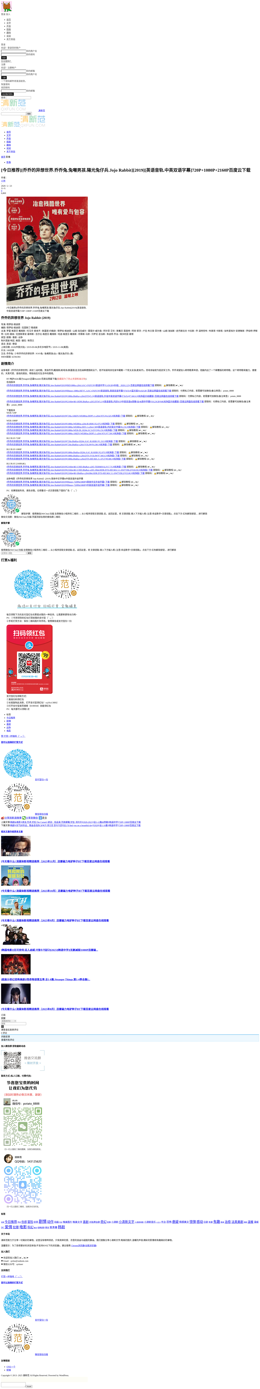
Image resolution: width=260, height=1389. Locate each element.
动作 (50, 1221)
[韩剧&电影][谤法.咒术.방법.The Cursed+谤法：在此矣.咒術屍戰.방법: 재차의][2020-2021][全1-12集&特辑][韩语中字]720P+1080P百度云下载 (75, 822)
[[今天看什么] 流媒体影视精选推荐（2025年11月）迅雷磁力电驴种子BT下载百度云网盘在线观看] (16, 855)
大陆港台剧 (94, 1222)
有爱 (211, 1222)
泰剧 (245, 1222)
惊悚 (192, 1221)
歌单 (222, 1222)
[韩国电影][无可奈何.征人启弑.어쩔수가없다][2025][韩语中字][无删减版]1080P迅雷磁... (49, 950)
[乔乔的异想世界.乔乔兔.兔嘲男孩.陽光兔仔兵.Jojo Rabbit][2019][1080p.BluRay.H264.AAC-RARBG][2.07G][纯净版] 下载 (62, 452)
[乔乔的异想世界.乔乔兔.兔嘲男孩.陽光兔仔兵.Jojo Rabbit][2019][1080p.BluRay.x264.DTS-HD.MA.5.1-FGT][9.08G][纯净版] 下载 (66, 459)
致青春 (53, 1227)
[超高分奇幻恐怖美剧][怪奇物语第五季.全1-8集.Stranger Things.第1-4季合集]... (45, 979)
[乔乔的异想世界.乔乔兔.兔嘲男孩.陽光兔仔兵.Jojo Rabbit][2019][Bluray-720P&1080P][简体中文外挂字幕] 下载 (58, 482)
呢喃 (8, 1370)
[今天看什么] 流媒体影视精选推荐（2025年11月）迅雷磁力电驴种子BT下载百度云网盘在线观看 (55, 861)
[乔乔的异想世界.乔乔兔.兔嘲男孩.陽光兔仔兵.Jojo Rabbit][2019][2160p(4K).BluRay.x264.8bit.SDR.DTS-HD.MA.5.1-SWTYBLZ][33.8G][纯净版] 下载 (75, 473)
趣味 (8, 33)
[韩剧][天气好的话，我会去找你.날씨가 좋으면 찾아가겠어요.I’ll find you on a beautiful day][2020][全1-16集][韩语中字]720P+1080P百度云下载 (75, 825)
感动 (199, 1221)
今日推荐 (10, 718)
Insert (29, 1386)
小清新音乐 (150, 1222)
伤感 (24, 1221)
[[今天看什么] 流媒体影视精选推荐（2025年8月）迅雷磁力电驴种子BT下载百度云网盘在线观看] (16, 1003)
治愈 (228, 1221)
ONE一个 (10, 1367)
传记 (19, 1222)
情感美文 (184, 1222)
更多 (44, 818)
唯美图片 (67, 1222)
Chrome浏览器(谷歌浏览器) (84, 1245)
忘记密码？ (6, 61)
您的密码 (30, 54)
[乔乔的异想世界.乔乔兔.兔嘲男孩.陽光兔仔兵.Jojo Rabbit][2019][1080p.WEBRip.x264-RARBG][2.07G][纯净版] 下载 (60, 424)
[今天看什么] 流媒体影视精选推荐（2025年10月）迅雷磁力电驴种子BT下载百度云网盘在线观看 (55, 890)
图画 (8, 29)
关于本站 (10, 39)
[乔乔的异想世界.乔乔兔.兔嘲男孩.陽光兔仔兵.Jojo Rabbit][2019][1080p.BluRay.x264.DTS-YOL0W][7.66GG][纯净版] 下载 (63, 456)
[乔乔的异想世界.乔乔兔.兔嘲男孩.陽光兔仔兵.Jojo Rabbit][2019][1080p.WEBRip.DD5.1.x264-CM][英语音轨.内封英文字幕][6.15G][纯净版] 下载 (73, 427)
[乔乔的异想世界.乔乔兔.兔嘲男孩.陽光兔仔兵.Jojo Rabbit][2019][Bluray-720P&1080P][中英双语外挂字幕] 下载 (58, 485)
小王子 (158, 1222)
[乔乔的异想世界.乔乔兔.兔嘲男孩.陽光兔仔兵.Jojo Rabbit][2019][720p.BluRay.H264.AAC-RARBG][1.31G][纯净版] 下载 (62, 441)
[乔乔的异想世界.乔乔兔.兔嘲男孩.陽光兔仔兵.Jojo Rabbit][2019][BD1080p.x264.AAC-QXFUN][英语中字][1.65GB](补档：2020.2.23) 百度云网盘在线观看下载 (80, 385)
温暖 (250, 1221)
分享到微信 (32, 818)
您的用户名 (31, 51)
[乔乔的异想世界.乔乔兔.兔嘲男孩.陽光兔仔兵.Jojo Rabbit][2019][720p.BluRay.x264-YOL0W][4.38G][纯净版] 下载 (59, 444)
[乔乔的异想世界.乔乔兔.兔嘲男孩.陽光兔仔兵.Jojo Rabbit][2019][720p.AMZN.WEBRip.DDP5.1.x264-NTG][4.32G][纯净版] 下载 (65, 416)
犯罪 (16, 1227)
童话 (35, 1227)
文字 (8, 23)
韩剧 (61, 1227)
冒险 (30, 1221)
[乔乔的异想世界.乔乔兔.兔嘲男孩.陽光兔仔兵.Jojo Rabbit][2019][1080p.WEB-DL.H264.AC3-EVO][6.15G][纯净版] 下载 (61, 430)
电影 (8, 731)
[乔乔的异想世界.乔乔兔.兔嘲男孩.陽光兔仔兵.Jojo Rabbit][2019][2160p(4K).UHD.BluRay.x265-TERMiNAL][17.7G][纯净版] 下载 (66, 467)
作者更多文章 (16, 831)
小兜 (3, 181)
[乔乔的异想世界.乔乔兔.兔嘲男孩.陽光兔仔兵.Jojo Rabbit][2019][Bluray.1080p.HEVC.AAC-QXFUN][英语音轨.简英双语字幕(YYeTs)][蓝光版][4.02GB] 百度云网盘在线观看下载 (88, 391)
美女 (47, 1227)
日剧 (206, 1222)
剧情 (8, 721)
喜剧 (8, 724)
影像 (8, 162)
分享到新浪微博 (13, 818)
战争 (8, 727)
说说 (8, 36)
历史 (60, 1222)
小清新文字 (126, 1221)
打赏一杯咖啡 (24, 775)
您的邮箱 (30, 71)
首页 (8, 20)
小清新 (114, 1222)
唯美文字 (77, 1222)
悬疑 (175, 1221)
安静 (109, 1222)
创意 (36, 1222)
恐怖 (169, 1221)
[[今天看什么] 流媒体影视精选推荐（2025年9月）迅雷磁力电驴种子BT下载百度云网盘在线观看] (16, 914)
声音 (8, 26)
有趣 (216, 1221)
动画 (56, 1222)
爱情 (8, 1227)
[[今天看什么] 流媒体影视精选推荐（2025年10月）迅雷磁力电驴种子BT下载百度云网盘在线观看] (16, 885)
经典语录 (41, 1228)
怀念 (163, 1222)
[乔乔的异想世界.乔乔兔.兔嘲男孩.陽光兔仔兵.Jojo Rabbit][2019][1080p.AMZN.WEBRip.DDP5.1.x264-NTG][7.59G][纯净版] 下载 (66, 433)
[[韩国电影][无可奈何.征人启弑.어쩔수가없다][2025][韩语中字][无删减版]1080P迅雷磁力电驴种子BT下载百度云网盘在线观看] (16, 944)
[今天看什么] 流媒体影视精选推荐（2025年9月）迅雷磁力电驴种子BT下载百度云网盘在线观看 (55, 920)
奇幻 (103, 1221)
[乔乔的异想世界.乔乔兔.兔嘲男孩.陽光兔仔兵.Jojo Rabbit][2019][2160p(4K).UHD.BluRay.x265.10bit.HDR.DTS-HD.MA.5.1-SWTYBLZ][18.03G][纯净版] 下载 (79, 470)
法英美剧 (237, 1221)
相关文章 (5, 831)
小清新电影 (139, 1222)
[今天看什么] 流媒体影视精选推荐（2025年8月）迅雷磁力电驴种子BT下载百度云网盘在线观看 (55, 1009)
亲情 (2, 1222)
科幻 (30, 1227)
